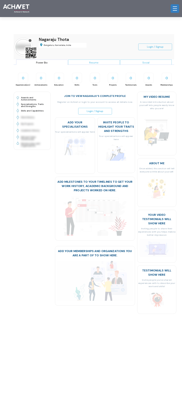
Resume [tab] (93, 62)
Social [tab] (145, 62)
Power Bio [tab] (42, 62)
